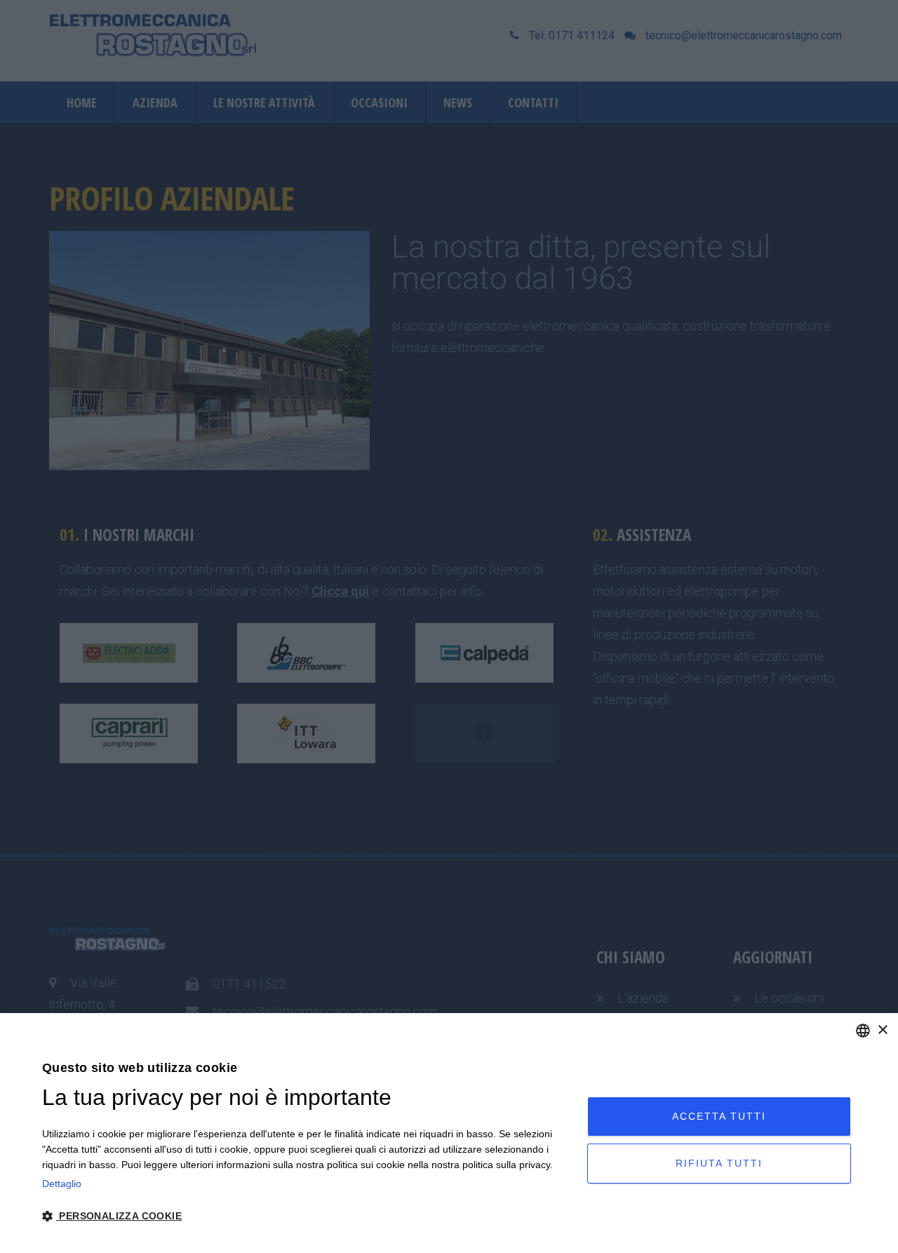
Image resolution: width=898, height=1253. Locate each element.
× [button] (882, 1030)
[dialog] (449, 1133)
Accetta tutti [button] (719, 1116)
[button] (306, 1216)
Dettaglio (61, 1183)
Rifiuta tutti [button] (719, 1163)
